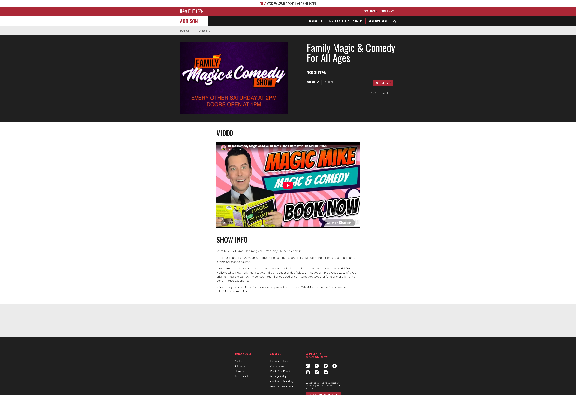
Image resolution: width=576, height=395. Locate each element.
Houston (240, 371)
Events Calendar (377, 21)
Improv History (279, 361)
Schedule (185, 31)
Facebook (334, 366)
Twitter (326, 366)
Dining (313, 21)
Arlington (240, 366)
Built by (282, 386)
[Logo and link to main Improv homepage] (192, 11)
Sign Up (357, 21)
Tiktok (308, 366)
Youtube (308, 372)
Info (322, 21)
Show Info (204, 31)
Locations (368, 11)
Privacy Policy (278, 376)
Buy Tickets (382, 82)
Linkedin (326, 372)
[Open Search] (394, 21)
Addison (189, 21)
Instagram (317, 366)
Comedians (387, 11)
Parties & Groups (339, 21)
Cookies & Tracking (281, 381)
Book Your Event (280, 371)
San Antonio (242, 376)
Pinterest (317, 372)
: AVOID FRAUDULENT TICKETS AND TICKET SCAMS (288, 3)
